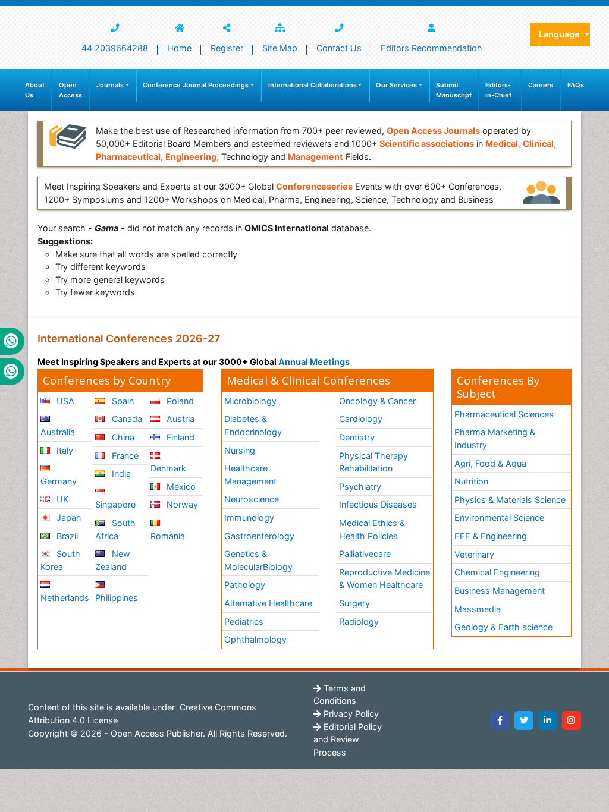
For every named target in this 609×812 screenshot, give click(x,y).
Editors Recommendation (431, 48)
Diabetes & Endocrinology (253, 425)
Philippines (116, 598)
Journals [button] (110, 85)
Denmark (168, 468)
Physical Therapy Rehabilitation (373, 462)
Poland (179, 401)
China (121, 437)
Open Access (70, 90)
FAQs (575, 85)
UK (61, 499)
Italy (63, 450)
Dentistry (357, 437)
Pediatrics (243, 621)
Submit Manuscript (454, 90)
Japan (67, 517)
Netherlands (64, 598)
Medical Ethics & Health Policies (372, 529)
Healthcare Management (250, 474)
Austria (179, 419)
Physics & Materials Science (510, 500)
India (120, 473)
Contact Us (339, 48)
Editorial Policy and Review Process (347, 739)
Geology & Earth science (503, 627)
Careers (540, 85)
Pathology (244, 585)
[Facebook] (500, 720)
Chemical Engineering (497, 572)
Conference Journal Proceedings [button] (196, 85)
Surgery (354, 603)
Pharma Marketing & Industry (494, 438)
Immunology (249, 517)
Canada (125, 419)
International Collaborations (312, 85)
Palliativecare (365, 554)
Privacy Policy (350, 714)
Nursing (239, 450)
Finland (179, 437)
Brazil (66, 536)
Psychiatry (360, 486)
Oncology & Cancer (377, 401)
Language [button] (560, 34)
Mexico (180, 486)
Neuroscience (251, 499)
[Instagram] (571, 720)
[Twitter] (523, 720)
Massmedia (477, 609)
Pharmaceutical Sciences (504, 414)
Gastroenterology (259, 536)
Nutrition (471, 481)
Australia (57, 432)
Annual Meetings (314, 362)
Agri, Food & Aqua (490, 463)
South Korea (60, 560)
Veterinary (474, 554)
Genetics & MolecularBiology (258, 560)
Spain (121, 401)
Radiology (359, 621)
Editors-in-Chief (498, 90)
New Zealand (112, 560)
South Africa (115, 529)
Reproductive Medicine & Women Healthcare (384, 578)
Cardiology (360, 419)
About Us (35, 90)
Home (179, 48)
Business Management (499, 591)
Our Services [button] (396, 85)
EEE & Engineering (490, 536)
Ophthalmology (255, 639)
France (124, 456)
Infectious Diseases (378, 504)
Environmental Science (499, 517)
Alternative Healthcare (268, 603)
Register (227, 48)
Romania (167, 536)
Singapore (115, 504)
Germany (58, 481)
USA (64, 401)
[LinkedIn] (547, 720)
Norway (181, 504)
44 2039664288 (114, 48)
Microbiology (250, 401)
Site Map (279, 48)
